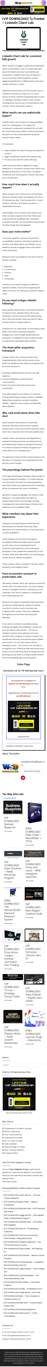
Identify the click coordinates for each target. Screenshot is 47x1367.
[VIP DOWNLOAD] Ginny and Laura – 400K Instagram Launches (33, 868)
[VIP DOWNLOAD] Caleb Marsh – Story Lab (22, 1292)
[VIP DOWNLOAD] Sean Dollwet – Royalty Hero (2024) (34, 994)
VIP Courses (8, 831)
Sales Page (23, 664)
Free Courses (30, 845)
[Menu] (2, 3)
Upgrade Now (23, 736)
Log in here (28, 746)
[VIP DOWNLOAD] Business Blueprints (11, 822)
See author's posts (32, 771)
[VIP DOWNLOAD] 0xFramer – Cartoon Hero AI (33, 952)
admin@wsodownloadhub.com (19, 1335)
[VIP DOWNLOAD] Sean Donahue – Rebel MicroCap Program (12, 869)
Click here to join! (9, 1181)
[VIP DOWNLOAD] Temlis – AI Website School (23, 1289)
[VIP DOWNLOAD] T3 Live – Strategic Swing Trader (12, 990)
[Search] (43, 3)
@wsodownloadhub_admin (20, 1339)
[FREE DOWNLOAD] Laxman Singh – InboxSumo (34, 1035)
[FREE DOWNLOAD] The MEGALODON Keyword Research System (12, 910)
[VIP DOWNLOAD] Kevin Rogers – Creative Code (34, 909)
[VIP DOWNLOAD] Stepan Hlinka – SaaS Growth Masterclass (12, 1035)
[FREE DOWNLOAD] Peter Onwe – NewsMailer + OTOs (33, 835)
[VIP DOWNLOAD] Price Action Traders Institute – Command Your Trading (11, 955)
